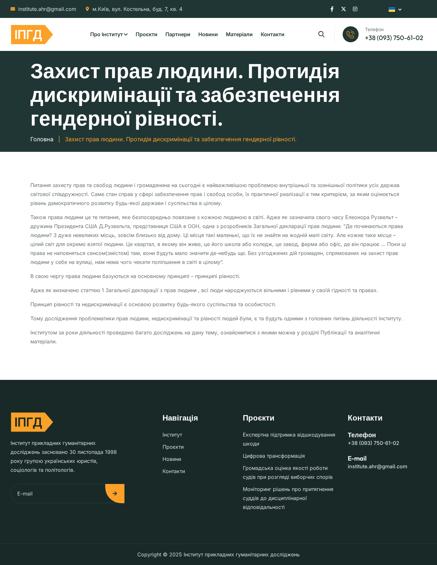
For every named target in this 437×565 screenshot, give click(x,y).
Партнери (177, 34)
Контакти (272, 34)
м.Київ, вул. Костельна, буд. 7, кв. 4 (137, 9)
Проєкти (146, 34)
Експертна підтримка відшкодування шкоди (289, 439)
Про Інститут (106, 34)
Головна (41, 139)
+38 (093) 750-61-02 (373, 443)
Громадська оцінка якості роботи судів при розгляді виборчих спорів (288, 472)
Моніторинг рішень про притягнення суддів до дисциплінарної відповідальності (288, 498)
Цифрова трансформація (274, 456)
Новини (208, 34)
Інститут (172, 434)
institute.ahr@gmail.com (47, 9)
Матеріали (239, 34)
